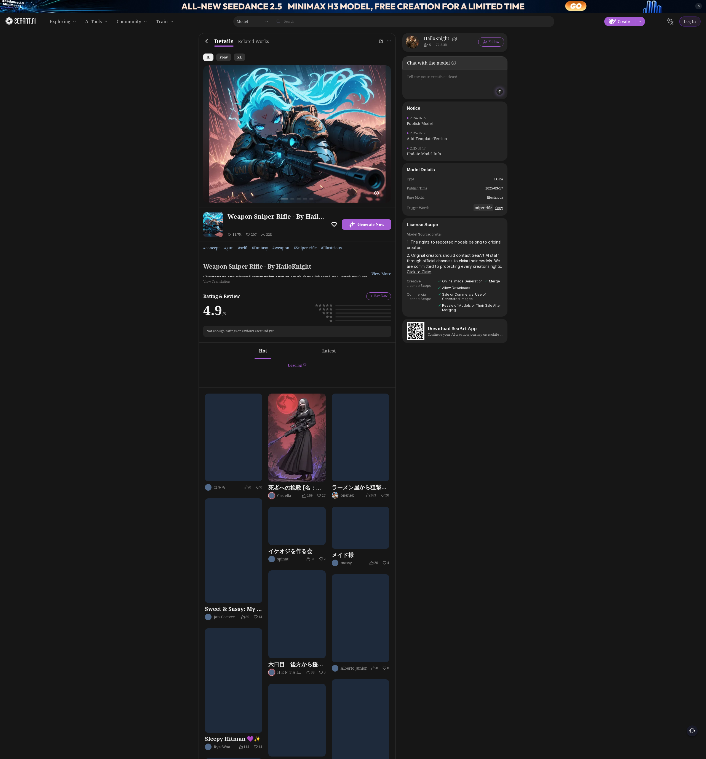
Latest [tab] (329, 351)
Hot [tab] (263, 351)
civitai (437, 234)
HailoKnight (436, 38)
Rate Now (380, 296)
